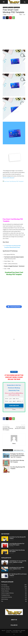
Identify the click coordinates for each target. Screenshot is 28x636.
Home (4, 5)
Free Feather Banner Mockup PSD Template (20, 427)
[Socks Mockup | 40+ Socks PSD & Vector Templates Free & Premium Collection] (4, 569)
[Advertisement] (14, 35)
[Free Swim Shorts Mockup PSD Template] (6, 463)
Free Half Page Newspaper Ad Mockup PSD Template (8, 428)
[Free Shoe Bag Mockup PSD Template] (6, 469)
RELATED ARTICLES (8, 450)
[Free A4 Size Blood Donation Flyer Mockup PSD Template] (4, 545)
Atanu (5, 14)
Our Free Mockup (16, 7)
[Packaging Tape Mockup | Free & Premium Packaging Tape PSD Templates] (6, 455)
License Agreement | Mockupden (19, 630)
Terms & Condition (14, 632)
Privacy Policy (8, 630)
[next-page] (6, 473)
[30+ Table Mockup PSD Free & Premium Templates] (4, 575)
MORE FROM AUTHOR (18, 450)
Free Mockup (8, 5)
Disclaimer (8, 632)
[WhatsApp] (13, 17)
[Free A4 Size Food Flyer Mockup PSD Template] (4, 538)
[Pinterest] (10, 17)
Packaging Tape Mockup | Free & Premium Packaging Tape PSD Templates (17, 455)
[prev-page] (3, 473)
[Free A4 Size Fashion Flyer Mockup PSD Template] (4, 551)
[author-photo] (14, 441)
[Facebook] (4, 17)
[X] (7, 17)
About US (3, 630)
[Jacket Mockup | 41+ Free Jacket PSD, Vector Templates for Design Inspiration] (4, 562)
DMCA (20, 632)
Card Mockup (15, 5)
